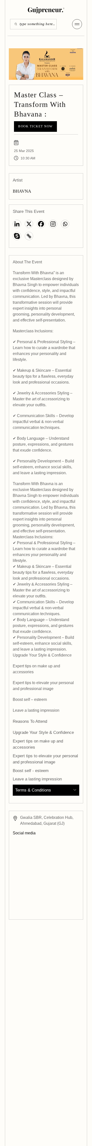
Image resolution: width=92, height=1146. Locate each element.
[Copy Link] (29, 236)
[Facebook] (41, 224)
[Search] (14, 24)
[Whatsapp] (65, 224)
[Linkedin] (17, 224)
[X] (29, 224)
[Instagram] (53, 224)
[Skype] (17, 236)
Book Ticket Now (35, 126)
